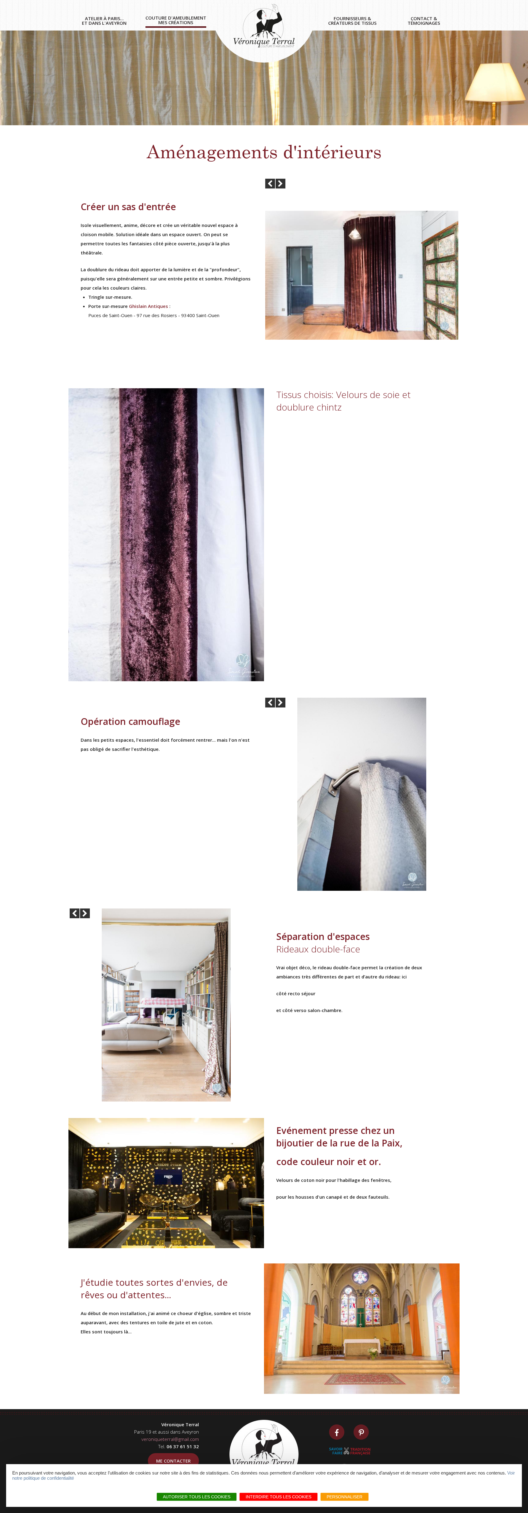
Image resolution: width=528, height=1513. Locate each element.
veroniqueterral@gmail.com (170, 1439)
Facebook (336, 1432)
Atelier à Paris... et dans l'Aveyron (104, 21)
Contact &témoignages (424, 21)
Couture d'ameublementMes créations (175, 20)
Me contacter (173, 1461)
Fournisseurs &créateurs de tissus (352, 21)
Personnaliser (344, 1496)
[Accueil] (264, 33)
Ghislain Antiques (148, 306)
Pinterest (361, 1432)
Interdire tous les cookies (278, 1496)
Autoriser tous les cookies (196, 1496)
